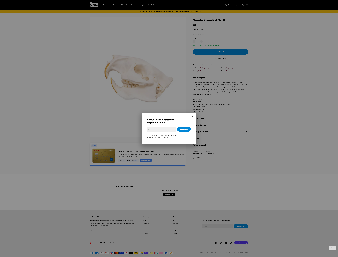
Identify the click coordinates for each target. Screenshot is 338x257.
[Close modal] (192, 116)
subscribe (184, 129)
